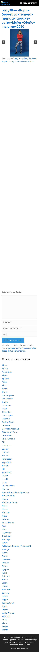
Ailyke (4, 375)
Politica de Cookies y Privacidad (16, 546)
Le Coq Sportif (8, 486)
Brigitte (5, 402)
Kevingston (7, 459)
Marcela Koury (8, 496)
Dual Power (7, 435)
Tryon (4, 606)
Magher (5, 489)
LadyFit (5, 479)
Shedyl (5, 586)
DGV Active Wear (9, 432)
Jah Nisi (5, 452)
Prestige (5, 549)
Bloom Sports (8, 395)
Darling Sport (8, 422)
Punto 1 (5, 556)
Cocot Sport (7, 415)
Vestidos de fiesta (25, 640)
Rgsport (5, 569)
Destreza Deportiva (10, 429)
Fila (3, 442)
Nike (4, 526)
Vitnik (4, 623)
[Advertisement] (19, 86)
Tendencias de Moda (12, 637)
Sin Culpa (6, 589)
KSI (3, 469)
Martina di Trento (9, 502)
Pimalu (5, 542)
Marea (5, 499)
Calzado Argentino (9, 640)
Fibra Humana (8, 439)
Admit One (7, 372)
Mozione (5, 512)
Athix (4, 385)
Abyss (4, 365)
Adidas (5, 368)
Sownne (5, 593)
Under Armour (8, 613)
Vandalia (6, 616)
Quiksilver (6, 559)
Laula (4, 482)
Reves (4, 566)
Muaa (4, 516)
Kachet (5, 455)
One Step (6, 536)
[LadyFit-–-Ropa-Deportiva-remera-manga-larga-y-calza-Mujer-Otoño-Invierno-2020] (19, 56)
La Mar (5, 475)
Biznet (4, 392)
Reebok (5, 563)
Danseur (6, 419)
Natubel (5, 519)
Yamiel (5, 630)
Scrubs (5, 579)
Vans (4, 619)
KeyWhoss (6, 462)
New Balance (8, 522)
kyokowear (7, 472)
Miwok (4, 506)
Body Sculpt (7, 398)
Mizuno (5, 509)
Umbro (5, 609)
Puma (4, 553)
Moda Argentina (28, 637)
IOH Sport (6, 445)
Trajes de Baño (24, 645)
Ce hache (6, 405)
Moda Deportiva (21, 642)
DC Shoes (6, 425)
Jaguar (5, 449)
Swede (5, 596)
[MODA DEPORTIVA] (5, 3)
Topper (5, 599)
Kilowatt (5, 465)
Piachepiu (6, 539)
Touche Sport (8, 603)
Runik (4, 573)
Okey (4, 529)
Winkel (5, 626)
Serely (4, 583)
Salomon (6, 576)
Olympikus (6, 532)
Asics (4, 382)
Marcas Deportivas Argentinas (15, 492)
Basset (5, 388)
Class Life (6, 412)
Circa (4, 409)
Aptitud (5, 378)
